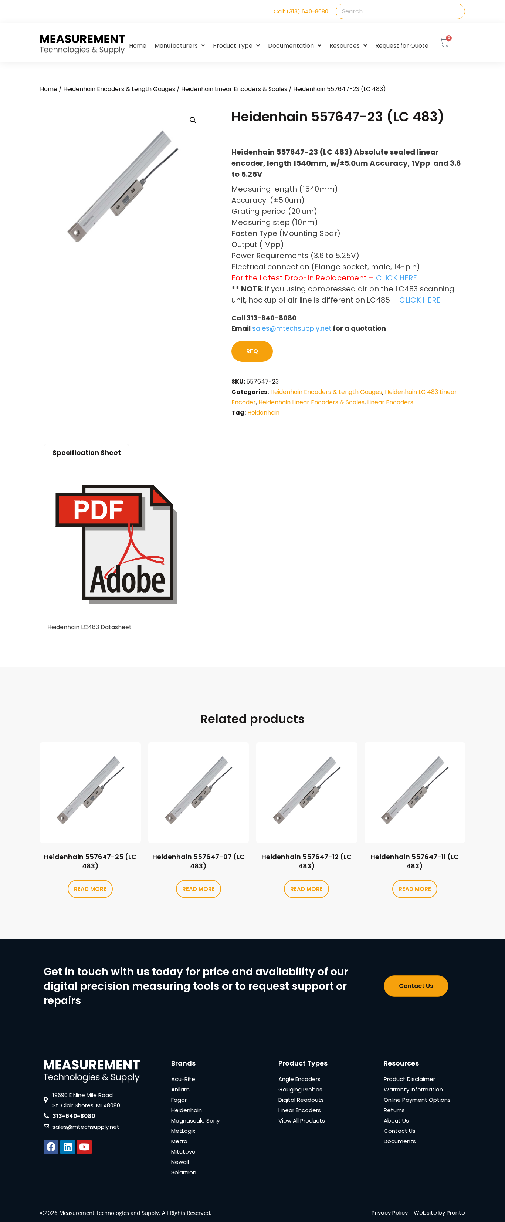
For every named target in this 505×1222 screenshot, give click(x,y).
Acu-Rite (183, 1079)
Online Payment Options (417, 1100)
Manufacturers (176, 45)
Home (137, 45)
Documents (400, 1141)
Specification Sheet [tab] (86, 452)
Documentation (291, 45)
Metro (179, 1141)
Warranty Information (413, 1089)
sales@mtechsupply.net (291, 328)
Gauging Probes (300, 1089)
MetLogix (183, 1131)
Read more (90, 889)
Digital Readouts (301, 1100)
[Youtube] (84, 1147)
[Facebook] (51, 1147)
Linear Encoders (390, 402)
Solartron (183, 1172)
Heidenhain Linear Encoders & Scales (234, 89)
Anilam (180, 1089)
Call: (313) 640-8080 (301, 11)
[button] (193, 120)
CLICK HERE (396, 278)
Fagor (179, 1100)
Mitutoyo (183, 1151)
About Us (396, 1120)
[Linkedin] (67, 1147)
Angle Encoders (299, 1079)
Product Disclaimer (409, 1079)
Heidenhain (263, 412)
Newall (180, 1162)
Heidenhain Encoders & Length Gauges (119, 89)
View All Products (301, 1120)
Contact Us (400, 1131)
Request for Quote (401, 45)
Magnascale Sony (195, 1120)
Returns (394, 1110)
